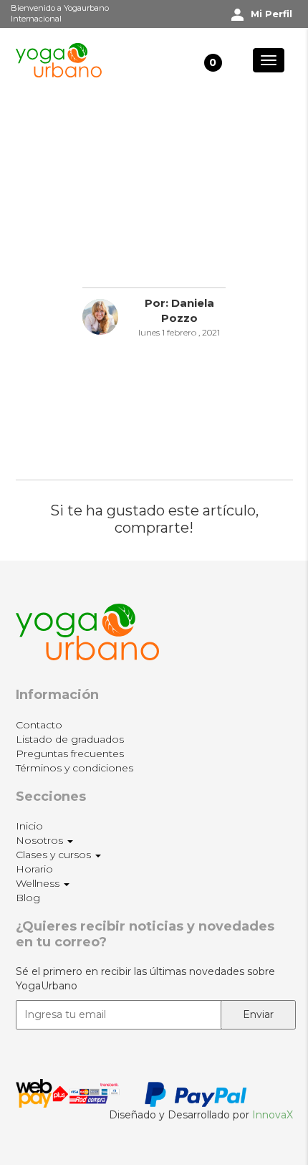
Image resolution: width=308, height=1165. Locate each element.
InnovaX (272, 1114)
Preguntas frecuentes (70, 753)
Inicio (29, 825)
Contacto (39, 724)
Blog (28, 897)
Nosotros (41, 840)
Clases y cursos (55, 854)
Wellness (39, 883)
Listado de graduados (70, 739)
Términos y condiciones (74, 767)
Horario (34, 868)
